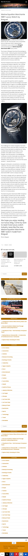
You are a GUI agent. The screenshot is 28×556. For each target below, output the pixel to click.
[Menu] (26, 2)
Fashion (4, 378)
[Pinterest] (16, 554)
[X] (7, 554)
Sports (4, 411)
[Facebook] (11, 554)
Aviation (4, 354)
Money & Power (6, 405)
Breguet (6, 244)
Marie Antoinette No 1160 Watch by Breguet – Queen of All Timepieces (19, 261)
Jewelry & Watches (6, 10)
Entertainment (6, 372)
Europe (4, 375)
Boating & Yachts (6, 360)
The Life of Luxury (5, 1)
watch (10, 244)
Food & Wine (5, 381)
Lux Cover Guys (6, 402)
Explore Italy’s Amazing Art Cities (11, 339)
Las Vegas (5, 393)
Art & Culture (5, 348)
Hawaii (4, 384)
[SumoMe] (25, 554)
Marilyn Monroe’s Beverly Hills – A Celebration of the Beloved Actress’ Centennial (13, 335)
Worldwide (5, 420)
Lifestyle (4, 396)
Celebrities (5, 363)
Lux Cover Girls (6, 399)
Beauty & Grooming (7, 357)
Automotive (5, 351)
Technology (5, 414)
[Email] (21, 554)
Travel (4, 417)
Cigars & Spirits (6, 366)
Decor (3, 369)
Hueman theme (21, 548)
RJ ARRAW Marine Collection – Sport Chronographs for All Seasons (6, 261)
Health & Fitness (6, 387)
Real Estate (5, 408)
